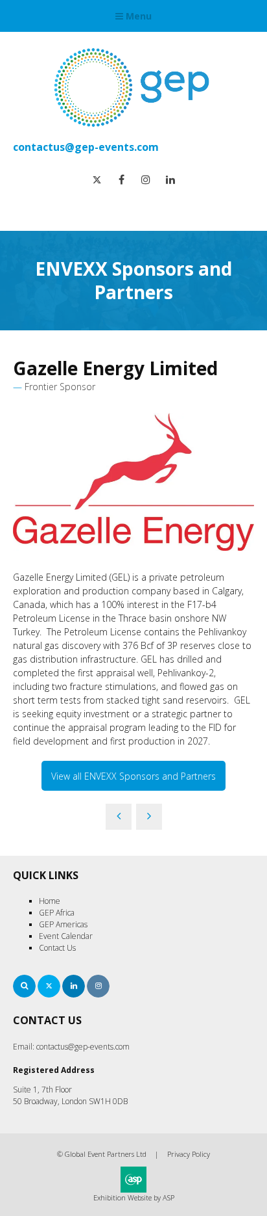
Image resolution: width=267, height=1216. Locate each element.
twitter (97, 179)
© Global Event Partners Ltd (101, 1154)
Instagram (98, 986)
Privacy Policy (188, 1154)
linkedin (170, 179)
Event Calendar (66, 936)
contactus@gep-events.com (86, 147)
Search (24, 986)
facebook (121, 179)
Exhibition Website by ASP (133, 1197)
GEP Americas (63, 924)
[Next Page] (149, 817)
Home (49, 900)
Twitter (49, 986)
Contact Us (57, 947)
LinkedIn (73, 986)
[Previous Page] (119, 817)
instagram (146, 179)
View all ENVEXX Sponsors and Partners (133, 776)
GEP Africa (57, 912)
